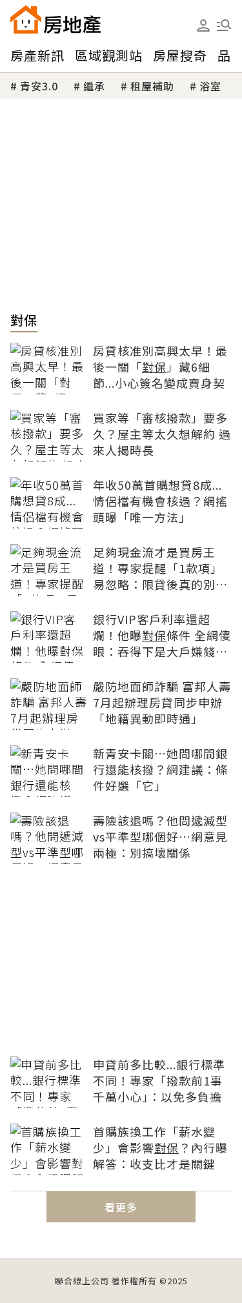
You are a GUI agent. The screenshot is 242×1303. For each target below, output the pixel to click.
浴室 (210, 86)
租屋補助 (152, 86)
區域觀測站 (109, 55)
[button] (224, 25)
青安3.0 (39, 86)
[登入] (203, 26)
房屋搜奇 (180, 55)
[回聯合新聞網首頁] (25, 19)
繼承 (94, 86)
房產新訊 (37, 55)
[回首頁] (55, 19)
